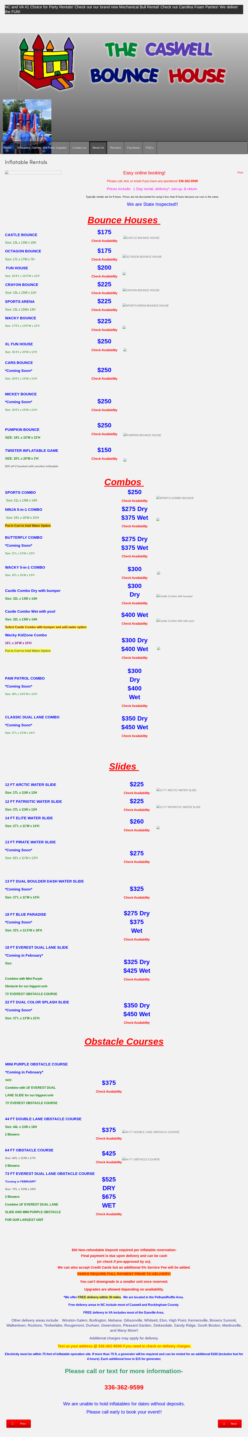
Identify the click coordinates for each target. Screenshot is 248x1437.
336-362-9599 (124, 1387)
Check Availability (104, 241)
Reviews (115, 147)
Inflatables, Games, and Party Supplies (41, 147)
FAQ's (150, 147)
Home (7, 147)
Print (240, 172)
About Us (98, 147)
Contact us (79, 147)
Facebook (133, 147)
